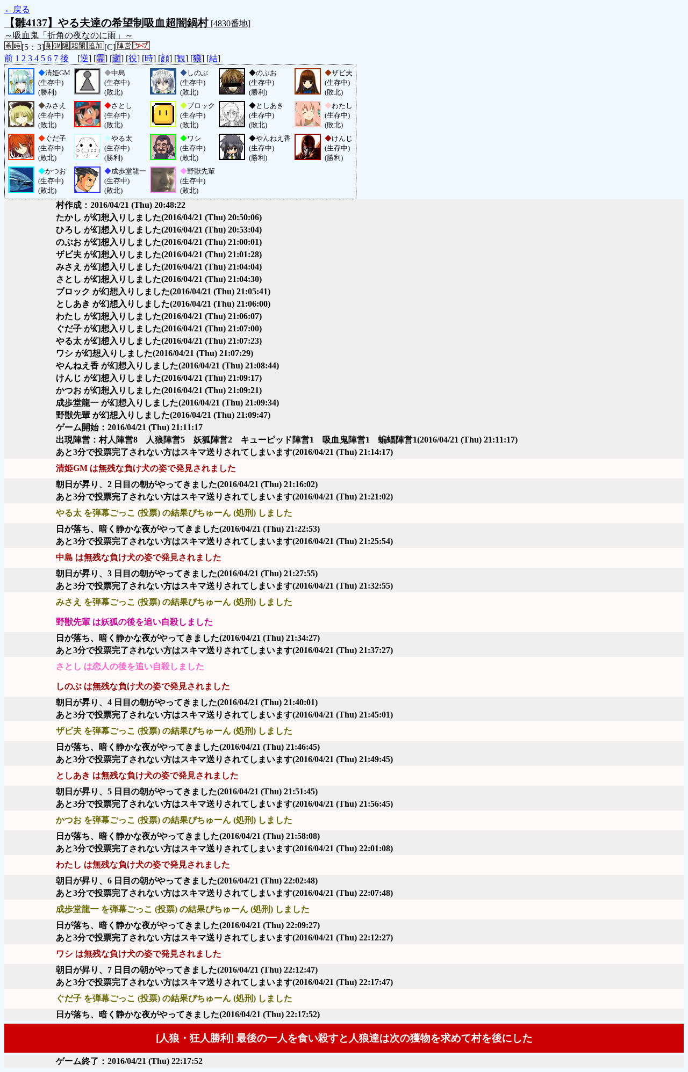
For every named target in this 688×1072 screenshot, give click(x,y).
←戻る (17, 9)
